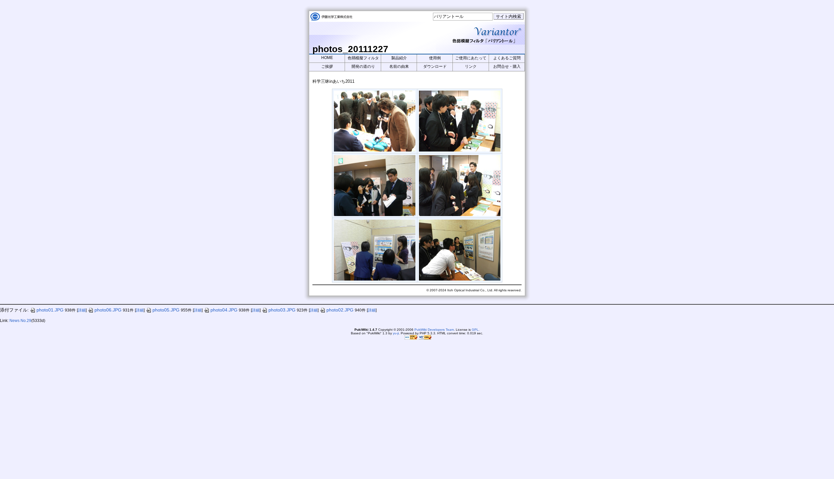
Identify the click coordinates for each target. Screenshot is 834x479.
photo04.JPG (223, 309)
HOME (327, 57)
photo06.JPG (108, 309)
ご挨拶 (327, 66)
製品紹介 (399, 58)
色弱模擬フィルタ (363, 58)
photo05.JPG (166, 309)
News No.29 (20, 321)
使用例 (435, 58)
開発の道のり (363, 66)
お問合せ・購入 (507, 66)
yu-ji (396, 333)
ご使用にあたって (470, 58)
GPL (475, 329)
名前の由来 (399, 66)
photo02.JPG (339, 309)
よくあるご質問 (507, 58)
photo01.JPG (50, 309)
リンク (471, 66)
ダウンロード (435, 66)
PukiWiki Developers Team (434, 329)
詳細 (82, 310)
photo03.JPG (281, 309)
